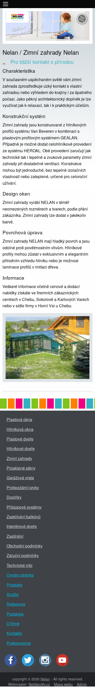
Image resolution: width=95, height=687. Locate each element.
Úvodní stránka (20, 575)
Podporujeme (19, 643)
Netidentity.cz (39, 684)
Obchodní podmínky (25, 546)
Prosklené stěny (21, 468)
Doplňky (14, 497)
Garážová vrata (20, 478)
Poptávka (15, 614)
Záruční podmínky (23, 555)
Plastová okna (19, 419)
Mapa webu (63, 684)
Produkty (15, 585)
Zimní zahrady (19, 458)
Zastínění (15, 536)
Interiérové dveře (22, 526)
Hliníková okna (20, 429)
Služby (13, 594)
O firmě (13, 623)
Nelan (45, 678)
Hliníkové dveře (21, 448)
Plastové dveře (20, 439)
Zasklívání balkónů (24, 517)
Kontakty (14, 633)
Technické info (19, 565)
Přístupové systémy (24, 507)
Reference (16, 604)
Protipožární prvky (23, 487)
